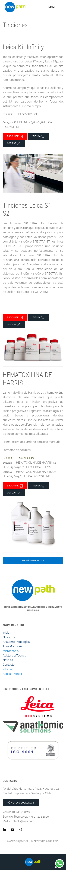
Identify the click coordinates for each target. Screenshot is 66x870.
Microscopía (11, 651)
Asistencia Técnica (15, 655)
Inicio (6, 632)
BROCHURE (13, 136)
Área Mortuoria (12, 646)
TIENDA (37, 136)
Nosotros (9, 637)
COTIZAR (12, 143)
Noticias (8, 660)
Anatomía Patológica (16, 641)
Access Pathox (12, 673)
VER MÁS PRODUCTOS (33, 560)
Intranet (7, 669)
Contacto (9, 664)
